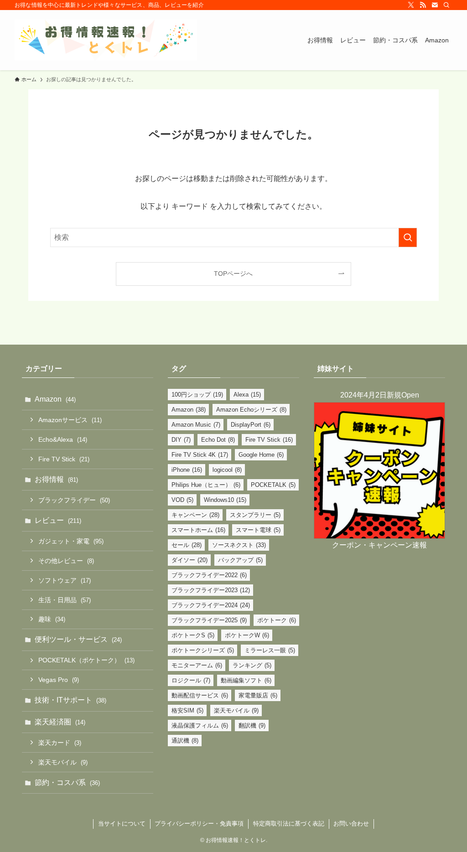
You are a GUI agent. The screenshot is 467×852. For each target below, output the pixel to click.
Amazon (55, 399)
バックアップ (240, 560)
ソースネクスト (239, 545)
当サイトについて (121, 823)
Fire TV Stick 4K (199, 454)
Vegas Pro (58, 679)
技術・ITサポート (70, 700)
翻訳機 (252, 725)
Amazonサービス (70, 419)
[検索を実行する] (408, 237)
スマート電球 (258, 530)
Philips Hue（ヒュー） (205, 484)
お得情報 (56, 479)
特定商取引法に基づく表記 (288, 823)
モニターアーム (196, 665)
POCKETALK (273, 484)
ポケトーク (276, 620)
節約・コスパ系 (67, 782)
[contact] (435, 5)
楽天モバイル (63, 762)
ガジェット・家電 (71, 541)
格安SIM (187, 710)
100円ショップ (197, 394)
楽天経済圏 (60, 722)
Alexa (247, 394)
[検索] (446, 5)
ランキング (252, 665)
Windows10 (225, 499)
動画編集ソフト (246, 680)
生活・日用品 (64, 600)
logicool (227, 469)
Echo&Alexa (62, 439)
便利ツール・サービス (78, 639)
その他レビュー (66, 560)
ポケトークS (192, 635)
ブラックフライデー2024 (210, 605)
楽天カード (59, 742)
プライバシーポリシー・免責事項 (199, 823)
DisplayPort (250, 424)
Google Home (261, 454)
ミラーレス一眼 (269, 650)
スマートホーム (198, 530)
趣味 (51, 619)
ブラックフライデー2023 (210, 590)
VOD (182, 499)
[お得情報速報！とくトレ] (106, 40)
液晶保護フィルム (199, 725)
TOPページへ (233, 273)
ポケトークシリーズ (202, 650)
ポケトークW (247, 635)
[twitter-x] (411, 5)
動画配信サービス (199, 695)
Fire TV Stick (63, 459)
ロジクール (190, 680)
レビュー (58, 520)
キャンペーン (195, 514)
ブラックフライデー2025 (209, 620)
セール (186, 545)
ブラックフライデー (74, 500)
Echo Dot (218, 439)
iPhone (186, 469)
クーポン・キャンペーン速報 (379, 545)
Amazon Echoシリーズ (251, 409)
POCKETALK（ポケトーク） (86, 660)
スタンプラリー (255, 514)
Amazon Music (195, 424)
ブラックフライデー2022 (209, 575)
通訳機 (184, 740)
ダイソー (189, 560)
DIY (181, 439)
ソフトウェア (64, 580)
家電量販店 (258, 695)
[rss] (423, 5)
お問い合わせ (351, 823)
